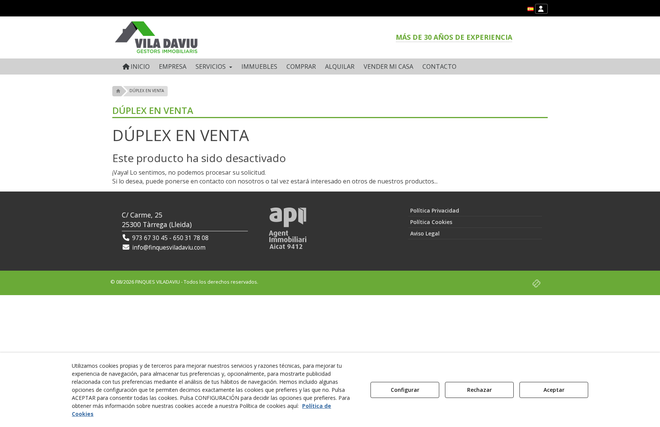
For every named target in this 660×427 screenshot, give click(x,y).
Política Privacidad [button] (434, 210)
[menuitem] (530, 9)
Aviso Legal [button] (425, 233)
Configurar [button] (405, 389)
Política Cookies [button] (431, 222)
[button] (530, 9)
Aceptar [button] (554, 389)
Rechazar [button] (479, 389)
